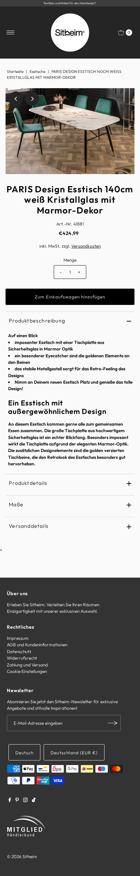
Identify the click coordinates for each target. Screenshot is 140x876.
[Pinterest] (17, 800)
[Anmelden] (113, 723)
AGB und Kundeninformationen (37, 645)
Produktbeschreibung (37, 320)
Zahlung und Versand (27, 665)
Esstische (37, 71)
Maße (16, 504)
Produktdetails (28, 483)
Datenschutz (19, 651)
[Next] (32, 98)
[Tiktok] (33, 800)
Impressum (18, 638)
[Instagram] (25, 800)
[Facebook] (9, 800)
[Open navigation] (11, 32)
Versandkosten (86, 246)
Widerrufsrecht (22, 658)
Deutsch (24, 753)
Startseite (15, 71)
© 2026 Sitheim (22, 856)
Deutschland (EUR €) (73, 753)
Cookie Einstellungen (27, 671)
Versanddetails (29, 526)
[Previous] (16, 98)
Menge (70, 260)
